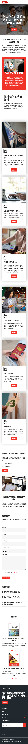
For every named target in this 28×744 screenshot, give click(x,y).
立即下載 (13, 650)
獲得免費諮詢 (6, 578)
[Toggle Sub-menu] (24, 708)
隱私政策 (14, 572)
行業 (3, 711)
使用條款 (4, 741)
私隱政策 (13, 741)
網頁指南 (21, 741)
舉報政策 (17, 741)
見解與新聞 (5, 714)
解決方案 (4, 709)
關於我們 (4, 717)
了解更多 (14, 29)
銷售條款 (8, 741)
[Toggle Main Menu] (24, 2)
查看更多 (14, 170)
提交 (24, 725)
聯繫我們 (5, 703)
